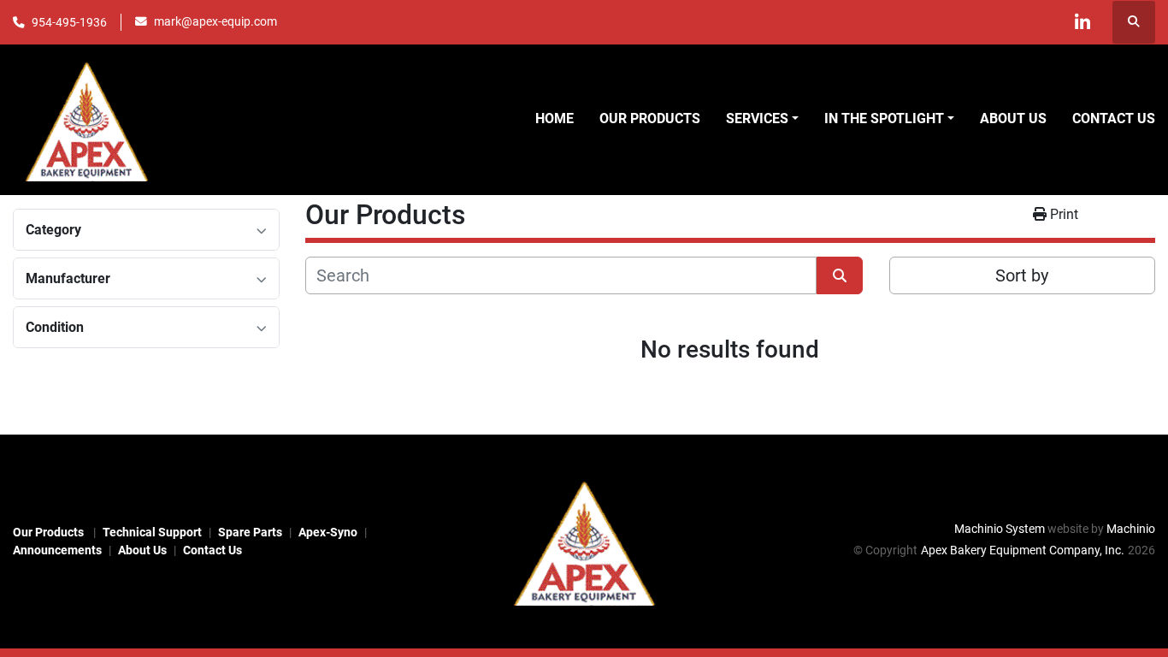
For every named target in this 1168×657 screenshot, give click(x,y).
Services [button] (757, 118)
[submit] (840, 275)
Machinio (1130, 529)
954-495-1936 (69, 22)
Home (554, 118)
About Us (1013, 118)
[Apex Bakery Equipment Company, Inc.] (584, 541)
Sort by (1021, 275)
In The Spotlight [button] (884, 118)
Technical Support (152, 532)
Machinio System (999, 529)
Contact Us (1113, 118)
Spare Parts (250, 532)
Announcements (57, 550)
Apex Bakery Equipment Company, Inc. (1022, 550)
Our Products (649, 118)
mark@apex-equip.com (215, 21)
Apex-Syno (327, 532)
